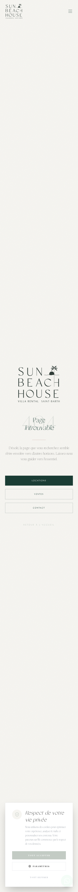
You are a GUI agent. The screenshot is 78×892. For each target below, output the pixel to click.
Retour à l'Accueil (39, 525)
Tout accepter (39, 855)
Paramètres (41, 866)
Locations (39, 481)
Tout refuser (39, 877)
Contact (39, 508)
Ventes (39, 494)
